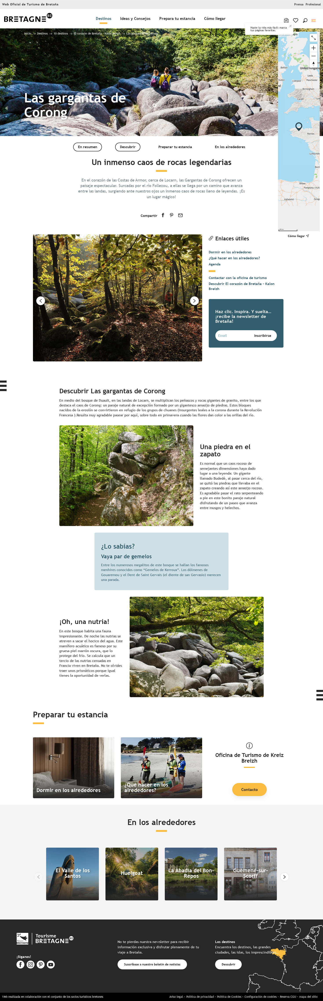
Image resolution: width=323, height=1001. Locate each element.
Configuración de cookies (261, 996)
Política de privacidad (200, 996)
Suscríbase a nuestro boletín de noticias (152, 964)
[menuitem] (28, 19)
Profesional (313, 4)
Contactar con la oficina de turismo (238, 278)
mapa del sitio (308, 996)
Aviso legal (176, 996)
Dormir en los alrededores (230, 252)
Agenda (215, 264)
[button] (305, 20)
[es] (314, 20)
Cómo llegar (296, 236)
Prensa (298, 4)
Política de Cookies (229, 996)
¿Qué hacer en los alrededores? (234, 258)
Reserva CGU (288, 996)
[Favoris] (296, 20)
